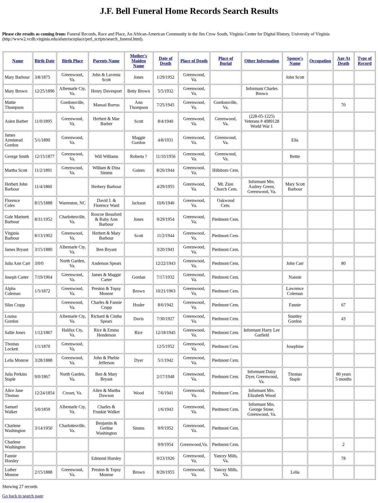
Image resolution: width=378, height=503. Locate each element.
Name (17, 60)
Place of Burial (225, 61)
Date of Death (165, 61)
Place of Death (194, 60)
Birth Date (45, 60)
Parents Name (106, 60)
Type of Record (365, 61)
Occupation (320, 60)
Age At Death (343, 61)
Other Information (261, 60)
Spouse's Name (295, 61)
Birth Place (72, 60)
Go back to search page (22, 496)
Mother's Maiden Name (138, 60)
